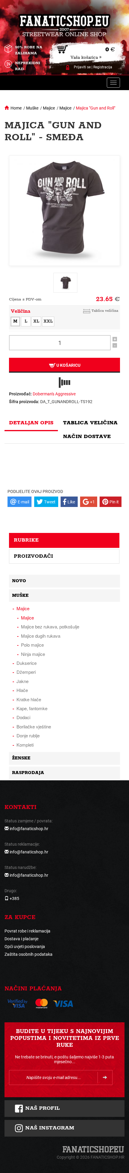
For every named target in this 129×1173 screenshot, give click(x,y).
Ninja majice (33, 654)
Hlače (22, 690)
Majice (49, 108)
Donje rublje (28, 735)
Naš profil (41, 1108)
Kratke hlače (28, 699)
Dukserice (26, 663)
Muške (32, 108)
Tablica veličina (105, 311)
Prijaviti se (82, 67)
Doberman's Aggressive (54, 393)
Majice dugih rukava (40, 636)
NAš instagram (48, 1128)
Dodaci (23, 717)
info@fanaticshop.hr (29, 828)
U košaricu (68, 365)
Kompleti (25, 745)
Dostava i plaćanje (21, 938)
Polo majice (32, 645)
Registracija (102, 67)
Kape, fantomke (31, 708)
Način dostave (87, 436)
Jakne (22, 681)
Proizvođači (33, 556)
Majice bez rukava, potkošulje (50, 626)
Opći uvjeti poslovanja (24, 946)
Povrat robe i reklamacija (27, 931)
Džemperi (26, 672)
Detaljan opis (31, 423)
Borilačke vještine (33, 726)
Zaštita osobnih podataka (28, 954)
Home (16, 108)
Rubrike (26, 540)
